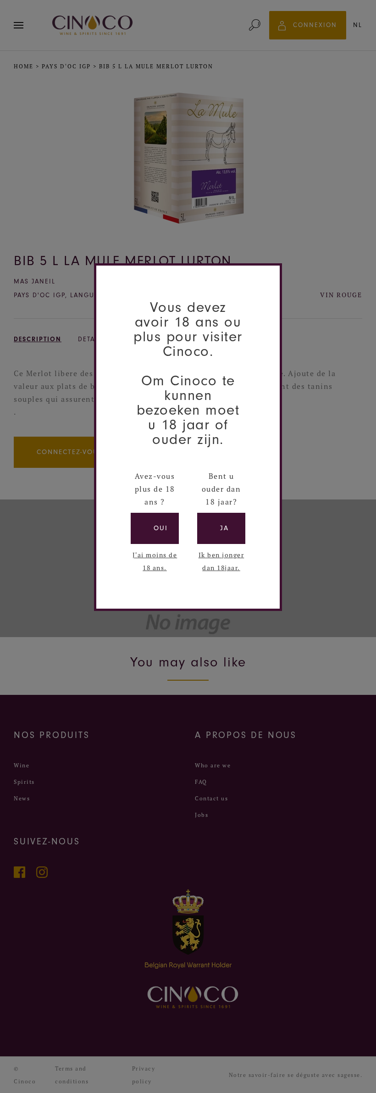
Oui (161, 528)
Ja (224, 528)
